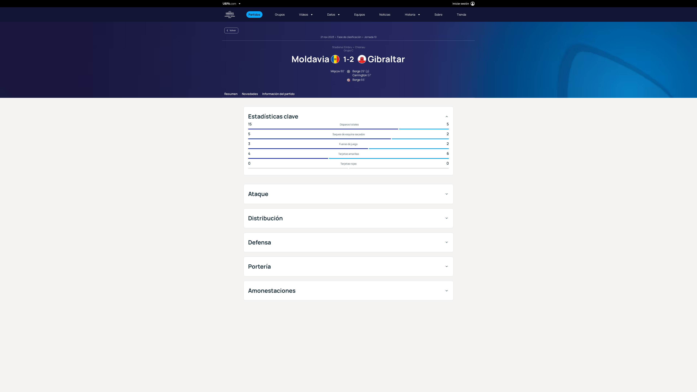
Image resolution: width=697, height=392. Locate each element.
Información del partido (278, 94)
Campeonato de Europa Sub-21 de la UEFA (229, 14)
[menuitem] (257, 14)
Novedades (250, 94)
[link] (254, 14)
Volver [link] (233, 30)
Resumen (231, 94)
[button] (306, 14)
